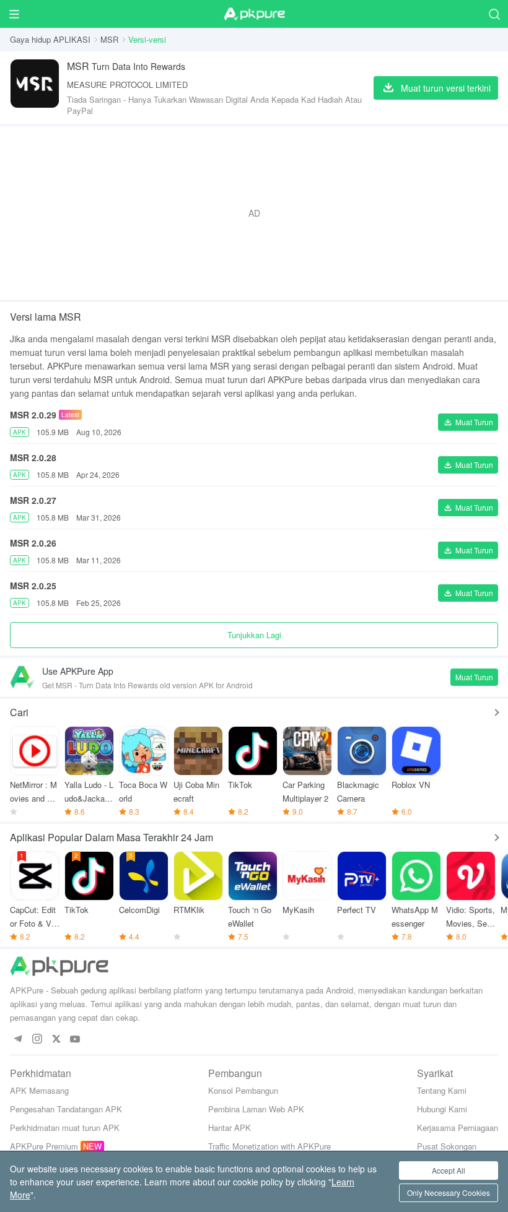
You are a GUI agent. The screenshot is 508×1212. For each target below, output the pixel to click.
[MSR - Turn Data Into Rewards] (34, 87)
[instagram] (37, 1039)
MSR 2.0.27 (33, 500)
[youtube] (75, 1039)
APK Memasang (39, 1090)
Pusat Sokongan (446, 1146)
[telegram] (17, 1039)
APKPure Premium (44, 1146)
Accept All (448, 1170)
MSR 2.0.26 (33, 543)
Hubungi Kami (442, 1109)
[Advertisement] (254, 213)
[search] (494, 14)
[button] (468, 422)
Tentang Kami (441, 1090)
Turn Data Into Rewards (126, 66)
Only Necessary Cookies (448, 1192)
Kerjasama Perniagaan (457, 1127)
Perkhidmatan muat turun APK (65, 1127)
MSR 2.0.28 (33, 457)
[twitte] (56, 1039)
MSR (109, 39)
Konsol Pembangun (243, 1090)
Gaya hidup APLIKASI (50, 39)
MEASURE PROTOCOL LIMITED (127, 84)
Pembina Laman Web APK (256, 1109)
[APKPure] (254, 14)
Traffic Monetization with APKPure (269, 1146)
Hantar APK (229, 1127)
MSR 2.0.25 (33, 585)
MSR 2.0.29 (33, 415)
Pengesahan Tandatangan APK (66, 1109)
